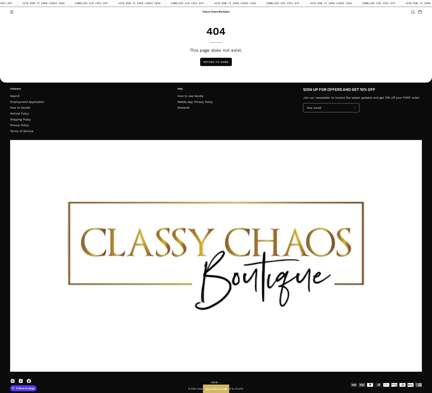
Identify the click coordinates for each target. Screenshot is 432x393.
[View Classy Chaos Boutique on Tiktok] (20, 381)
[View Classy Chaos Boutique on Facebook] (28, 381)
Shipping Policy (20, 119)
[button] (412, 12)
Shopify (239, 388)
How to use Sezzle (191, 96)
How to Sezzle (20, 107)
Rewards (184, 107)
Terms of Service (21, 131)
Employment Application (27, 101)
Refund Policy (19, 113)
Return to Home (216, 62)
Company (15, 88)
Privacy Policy (19, 125)
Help (180, 88)
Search (15, 96)
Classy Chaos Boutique (216, 11)
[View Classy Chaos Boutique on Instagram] (12, 381)
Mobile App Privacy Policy (195, 101)
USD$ (214, 382)
